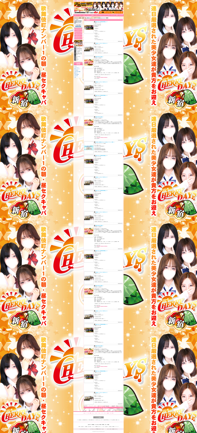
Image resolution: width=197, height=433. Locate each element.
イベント (104, 15)
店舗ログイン (107, 426)
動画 (84, 15)
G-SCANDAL (76, 70)
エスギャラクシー (76, 67)
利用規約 (113, 426)
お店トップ (75, 15)
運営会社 (110, 426)
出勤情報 (92, 15)
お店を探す (82, 426)
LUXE (75, 77)
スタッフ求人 (121, 15)
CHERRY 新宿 (76, 74)
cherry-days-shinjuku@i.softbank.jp (102, 77)
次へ (120, 407)
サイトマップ (117, 426)
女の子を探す (89, 426)
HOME (79, 426)
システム (96, 15)
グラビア (103, 426)
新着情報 (96, 426)
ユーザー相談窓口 (98, 417)
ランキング (93, 426)
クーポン (100, 15)
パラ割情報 (85, 426)
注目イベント (100, 426)
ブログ (80, 15)
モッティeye (113, 15)
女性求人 (117, 15)
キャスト (88, 15)
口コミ (109, 15)
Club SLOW (76, 75)
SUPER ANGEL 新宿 (77, 71)
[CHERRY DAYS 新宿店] (98, 13)
